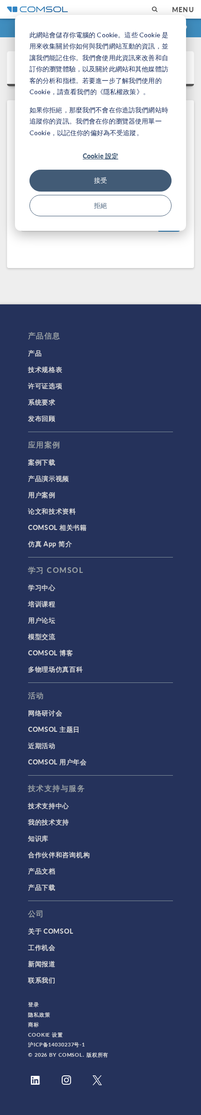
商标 (33, 1024)
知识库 (38, 838)
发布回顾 (42, 418)
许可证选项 (45, 385)
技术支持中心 (48, 805)
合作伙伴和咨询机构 (59, 854)
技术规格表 (45, 369)
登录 (33, 1004)
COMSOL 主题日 (54, 729)
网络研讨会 (45, 712)
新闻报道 (42, 963)
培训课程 (42, 603)
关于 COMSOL (50, 931)
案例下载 (42, 462)
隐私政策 (39, 1014)
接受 (100, 180)
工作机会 (42, 947)
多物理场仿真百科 (55, 669)
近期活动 (42, 745)
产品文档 (42, 870)
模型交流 (42, 636)
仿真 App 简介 (50, 543)
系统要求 (42, 401)
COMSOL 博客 (50, 652)
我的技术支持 (48, 821)
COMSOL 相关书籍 (57, 527)
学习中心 (42, 587)
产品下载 (42, 887)
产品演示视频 (48, 478)
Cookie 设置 (45, 1034)
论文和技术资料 (52, 511)
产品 (35, 353)
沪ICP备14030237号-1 (56, 1044)
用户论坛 (42, 620)
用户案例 (42, 494)
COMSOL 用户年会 (57, 761)
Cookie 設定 (100, 155)
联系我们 (42, 979)
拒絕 (100, 205)
